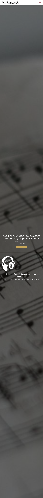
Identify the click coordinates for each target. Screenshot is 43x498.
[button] (40, 2)
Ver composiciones (21, 247)
